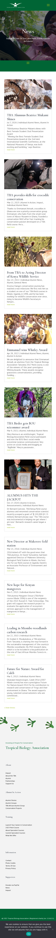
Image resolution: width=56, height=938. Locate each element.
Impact (40, 202)
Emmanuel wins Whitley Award (27, 350)
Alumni (10, 282)
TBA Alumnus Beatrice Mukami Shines (27, 117)
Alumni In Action (28, 202)
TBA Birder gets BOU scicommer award (21, 425)
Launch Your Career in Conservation (19, 825)
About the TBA (11, 776)
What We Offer (11, 835)
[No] (52, 929)
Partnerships (10, 781)
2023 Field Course (12, 827)
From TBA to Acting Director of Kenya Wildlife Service (26, 275)
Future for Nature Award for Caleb (25, 671)
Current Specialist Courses (15, 833)
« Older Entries (9, 708)
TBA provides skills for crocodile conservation (28, 197)
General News (20, 282)
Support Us (10, 784)
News (8, 888)
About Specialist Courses (15, 830)
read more (11, 150)
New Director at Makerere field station (27, 543)
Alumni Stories (11, 800)
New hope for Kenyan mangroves (21, 587)
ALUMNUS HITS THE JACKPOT (22, 497)
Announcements (14, 505)
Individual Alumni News (28, 122)
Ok (28, 934)
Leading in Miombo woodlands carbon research (27, 630)
